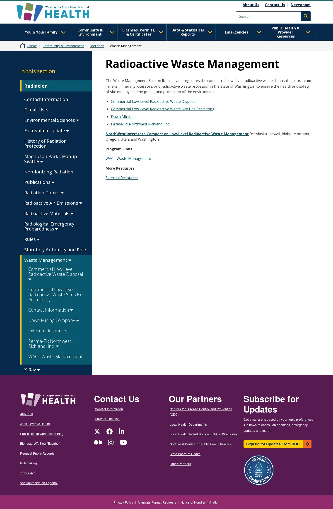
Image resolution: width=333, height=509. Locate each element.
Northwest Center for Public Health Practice (201, 444)
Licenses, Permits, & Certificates (138, 32)
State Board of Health (185, 453)
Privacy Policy (123, 502)
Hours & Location (107, 418)
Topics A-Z (27, 473)
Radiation (97, 45)
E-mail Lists (36, 110)
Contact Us (275, 4)
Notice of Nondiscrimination (200, 502)
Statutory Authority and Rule (55, 250)
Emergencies (236, 32)
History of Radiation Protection (45, 143)
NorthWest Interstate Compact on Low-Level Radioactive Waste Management (177, 133)
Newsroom (301, 4)
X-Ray (30, 370)
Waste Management (46, 260)
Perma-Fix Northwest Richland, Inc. (49, 343)
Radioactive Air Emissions (51, 203)
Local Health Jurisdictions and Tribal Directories (203, 434)
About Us (251, 4)
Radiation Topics (42, 193)
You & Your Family (41, 32)
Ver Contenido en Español (39, 482)
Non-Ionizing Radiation (48, 172)
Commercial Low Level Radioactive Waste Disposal (55, 271)
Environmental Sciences (50, 120)
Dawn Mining (122, 116)
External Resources (47, 331)
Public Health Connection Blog (41, 433)
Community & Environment (90, 32)
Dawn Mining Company (52, 320)
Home (32, 45)
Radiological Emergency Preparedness (49, 226)
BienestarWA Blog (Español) (40, 443)
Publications (38, 182)
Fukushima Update (45, 130)
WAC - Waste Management (55, 356)
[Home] (56, 12)
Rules (30, 239)
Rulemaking (28, 463)
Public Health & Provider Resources (285, 32)
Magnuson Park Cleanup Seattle (50, 158)
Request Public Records (37, 453)
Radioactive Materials (47, 213)
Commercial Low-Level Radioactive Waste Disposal (153, 101)
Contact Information (46, 99)
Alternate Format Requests (157, 502)
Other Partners (180, 463)
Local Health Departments (188, 424)
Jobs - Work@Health (35, 423)
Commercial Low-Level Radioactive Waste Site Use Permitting (55, 294)
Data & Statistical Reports (187, 32)
